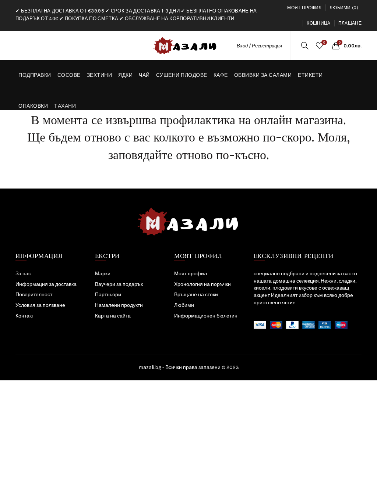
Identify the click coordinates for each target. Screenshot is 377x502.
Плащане (350, 23)
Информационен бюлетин (205, 316)
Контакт (24, 316)
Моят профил (304, 7)
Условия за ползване (40, 305)
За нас (23, 273)
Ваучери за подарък (119, 284)
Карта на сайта (113, 316)
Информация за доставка (46, 284)
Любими (184, 305)
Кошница (318, 23)
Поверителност (33, 294)
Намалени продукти (119, 305)
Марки (102, 273)
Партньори (108, 294)
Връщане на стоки (196, 294)
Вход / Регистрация (259, 46)
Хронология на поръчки (202, 284)
